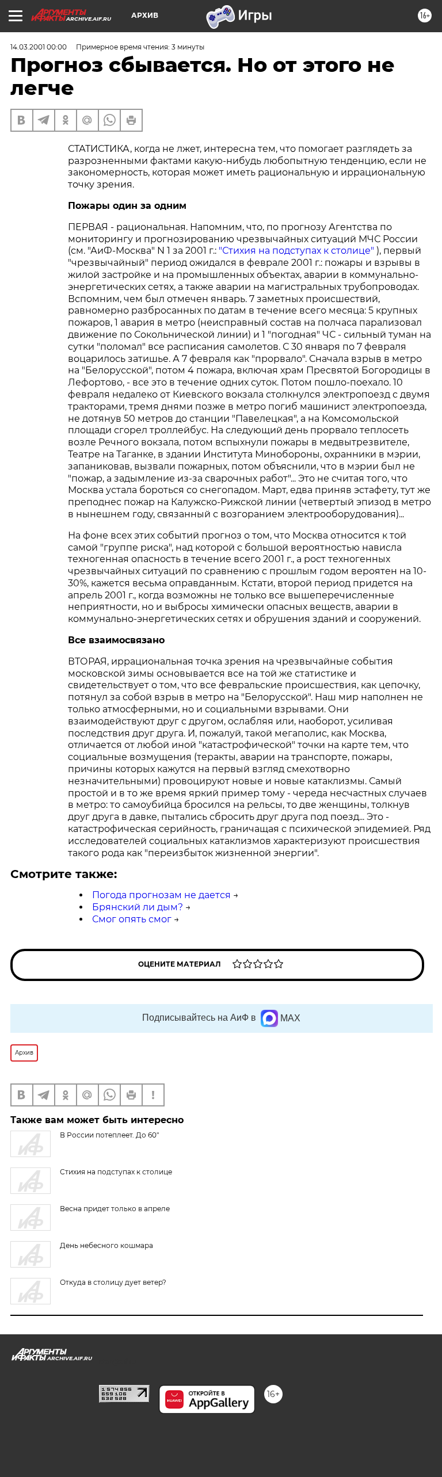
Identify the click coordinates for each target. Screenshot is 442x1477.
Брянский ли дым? (137, 907)
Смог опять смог (132, 919)
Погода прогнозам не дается (161, 895)
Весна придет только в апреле (115, 1208)
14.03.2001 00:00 (38, 47)
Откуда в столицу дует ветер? (113, 1282)
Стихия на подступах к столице (116, 1171)
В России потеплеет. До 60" (109, 1135)
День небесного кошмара (106, 1245)
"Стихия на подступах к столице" (297, 250)
